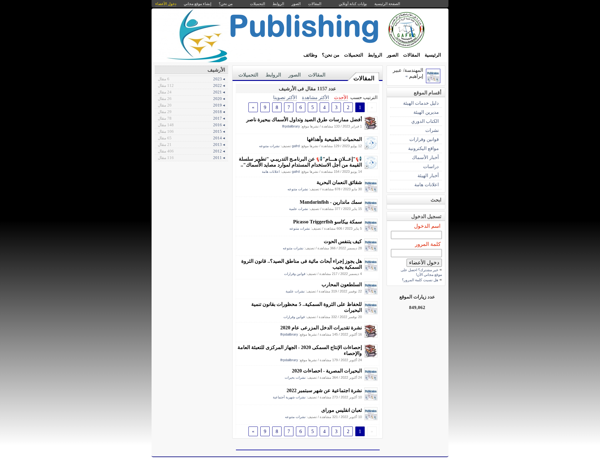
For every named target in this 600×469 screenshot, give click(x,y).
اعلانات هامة (271, 171)
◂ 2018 (191, 111)
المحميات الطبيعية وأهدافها (334, 139)
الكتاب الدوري (425, 121)
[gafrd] (371, 147)
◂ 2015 (191, 131)
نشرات (432, 130)
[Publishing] (371, 190)
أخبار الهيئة (428, 175)
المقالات (411, 54)
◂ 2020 (191, 98)
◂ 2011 (191, 157)
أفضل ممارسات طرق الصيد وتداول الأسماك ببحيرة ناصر (304, 119)
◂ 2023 (191, 79)
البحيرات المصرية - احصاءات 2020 (327, 370)
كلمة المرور (428, 244)
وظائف (310, 54)
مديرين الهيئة (426, 112)
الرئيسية (433, 54)
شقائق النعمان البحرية (339, 182)
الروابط (375, 54)
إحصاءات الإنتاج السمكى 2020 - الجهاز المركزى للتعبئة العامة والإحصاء (300, 350)
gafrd (296, 146)
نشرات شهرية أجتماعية (289, 397)
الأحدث (341, 97)
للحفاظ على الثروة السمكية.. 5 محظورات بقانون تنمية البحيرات (306, 307)
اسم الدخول (427, 226)
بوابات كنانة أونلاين (353, 4)
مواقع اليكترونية (423, 148)
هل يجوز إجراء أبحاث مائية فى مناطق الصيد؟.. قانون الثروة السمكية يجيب (301, 264)
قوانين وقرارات (294, 274)
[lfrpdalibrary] (371, 128)
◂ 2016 (191, 124)
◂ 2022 (191, 85)
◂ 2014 (191, 138)
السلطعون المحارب (342, 284)
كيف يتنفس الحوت (343, 241)
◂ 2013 (191, 144)
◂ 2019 (191, 105)
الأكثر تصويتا (285, 97)
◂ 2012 (191, 151)
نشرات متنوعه (269, 146)
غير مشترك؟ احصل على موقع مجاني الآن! (421, 272)
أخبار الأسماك (425, 157)
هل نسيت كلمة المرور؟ (420, 280)
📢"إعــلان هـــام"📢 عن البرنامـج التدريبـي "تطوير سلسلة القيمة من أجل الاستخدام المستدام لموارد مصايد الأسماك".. (300, 161)
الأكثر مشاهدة (315, 97)
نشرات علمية (298, 209)
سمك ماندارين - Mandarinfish (331, 202)
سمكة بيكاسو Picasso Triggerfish (327, 221)
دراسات (431, 166)
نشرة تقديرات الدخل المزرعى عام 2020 (321, 327)
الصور (392, 54)
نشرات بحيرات (295, 377)
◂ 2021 (191, 92)
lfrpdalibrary (291, 126)
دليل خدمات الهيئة (421, 103)
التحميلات (353, 54)
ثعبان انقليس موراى (341, 410)
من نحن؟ (330, 54)
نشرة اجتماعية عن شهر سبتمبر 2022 (324, 390)
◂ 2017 (191, 118)
